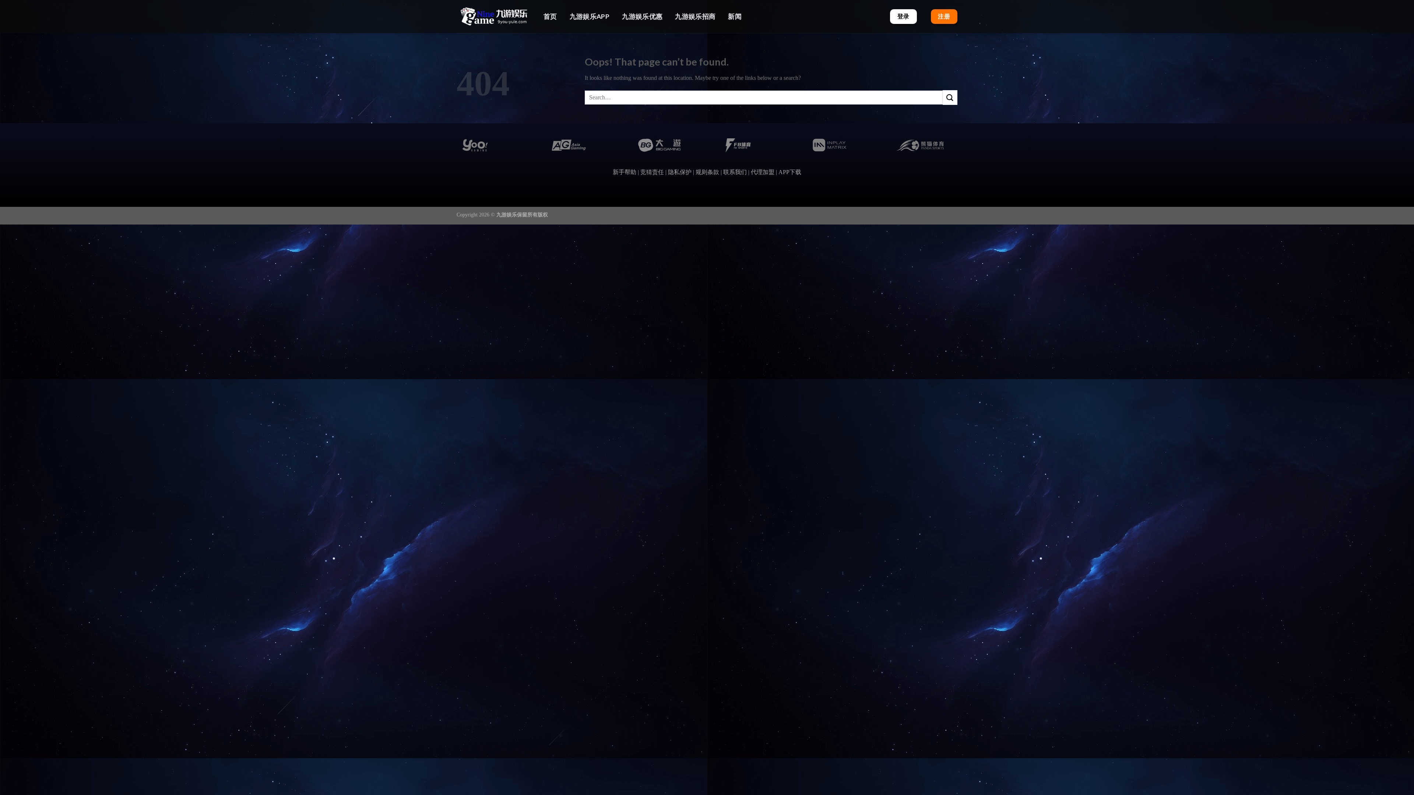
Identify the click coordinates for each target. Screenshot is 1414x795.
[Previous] (465, 155)
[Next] (948, 155)
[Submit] (950, 97)
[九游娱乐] (493, 16)
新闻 (735, 16)
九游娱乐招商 (695, 16)
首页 (550, 16)
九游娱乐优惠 (642, 16)
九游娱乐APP (589, 16)
